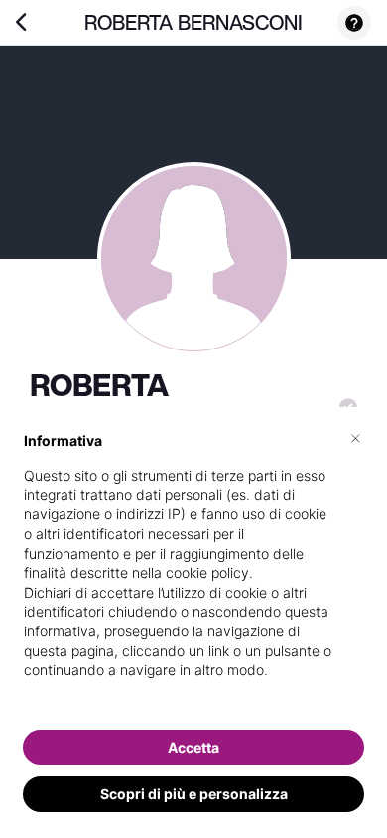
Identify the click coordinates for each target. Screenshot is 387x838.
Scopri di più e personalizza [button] (194, 793)
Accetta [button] (193, 747)
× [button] (355, 437)
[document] (193, 571)
